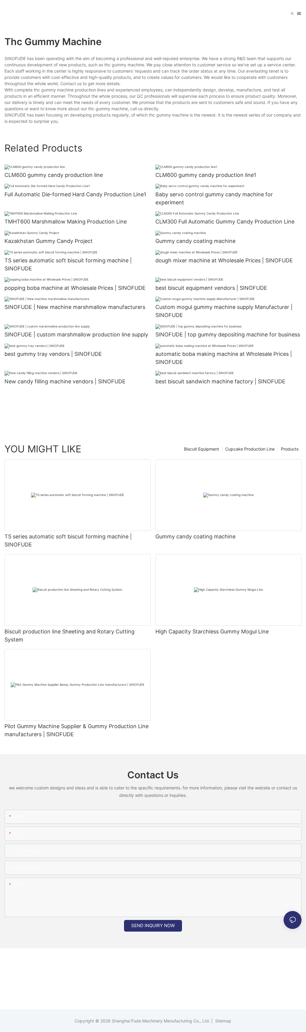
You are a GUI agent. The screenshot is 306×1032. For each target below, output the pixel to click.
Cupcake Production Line (250, 448)
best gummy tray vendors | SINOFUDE (53, 354)
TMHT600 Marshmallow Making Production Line (65, 221)
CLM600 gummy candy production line (53, 175)
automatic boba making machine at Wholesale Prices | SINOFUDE (223, 358)
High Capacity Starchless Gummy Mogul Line (212, 631)
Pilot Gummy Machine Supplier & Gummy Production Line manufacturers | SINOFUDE (76, 730)
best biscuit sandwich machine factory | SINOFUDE (220, 381)
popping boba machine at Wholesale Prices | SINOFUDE (75, 288)
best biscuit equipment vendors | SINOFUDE (211, 288)
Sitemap (222, 1020)
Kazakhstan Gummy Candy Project (48, 241)
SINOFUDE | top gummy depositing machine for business (227, 334)
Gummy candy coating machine (195, 241)
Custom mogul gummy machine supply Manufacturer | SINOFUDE (224, 311)
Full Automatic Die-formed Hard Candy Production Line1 (75, 194)
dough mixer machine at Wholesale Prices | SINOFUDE (224, 260)
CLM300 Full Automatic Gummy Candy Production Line (224, 221)
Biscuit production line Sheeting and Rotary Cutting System (69, 635)
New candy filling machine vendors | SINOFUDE (65, 381)
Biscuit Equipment (201, 448)
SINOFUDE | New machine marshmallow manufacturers (74, 307)
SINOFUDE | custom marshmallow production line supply (76, 334)
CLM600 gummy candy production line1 (205, 175)
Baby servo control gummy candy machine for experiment (214, 198)
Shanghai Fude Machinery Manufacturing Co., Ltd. (161, 1020)
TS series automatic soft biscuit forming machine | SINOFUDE (68, 264)
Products (290, 448)
